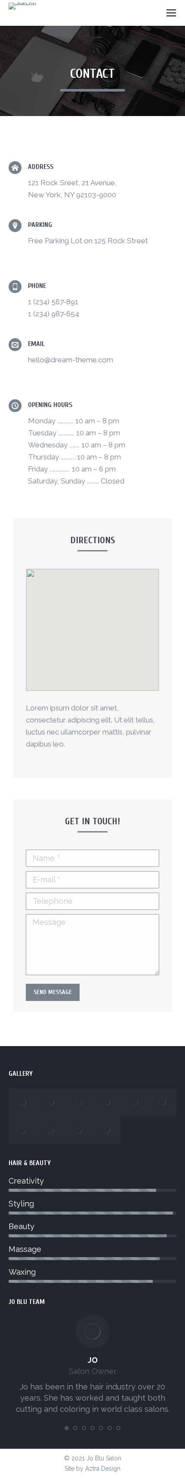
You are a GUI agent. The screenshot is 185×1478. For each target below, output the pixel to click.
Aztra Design (102, 1468)
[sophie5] (23, 1102)
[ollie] (162, 1102)
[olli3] (23, 1130)
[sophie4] (51, 1102)
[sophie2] (106, 1102)
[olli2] (51, 1130)
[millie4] (106, 1130)
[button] (92, 624)
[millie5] (78, 1130)
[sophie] (134, 1102)
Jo (93, 1360)
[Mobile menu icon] (171, 13)
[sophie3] (78, 1102)
